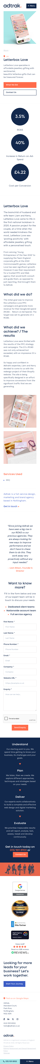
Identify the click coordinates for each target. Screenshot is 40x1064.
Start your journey (14, 984)
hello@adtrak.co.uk (12, 1026)
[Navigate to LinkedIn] (8, 1019)
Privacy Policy (9, 1046)
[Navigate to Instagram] (17, 1019)
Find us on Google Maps (17, 998)
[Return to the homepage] (12, 6)
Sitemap (7, 1053)
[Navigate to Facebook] (4, 1019)
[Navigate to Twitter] (13, 1019)
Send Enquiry (20, 727)
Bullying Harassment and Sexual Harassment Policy (20, 1049)
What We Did (12, 85)
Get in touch (10, 506)
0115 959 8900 (11, 1061)
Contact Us (11, 92)
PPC (7, 480)
